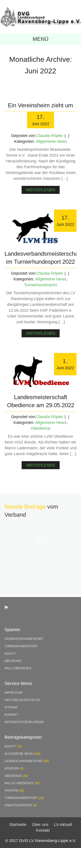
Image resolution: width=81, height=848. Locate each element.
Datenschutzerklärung (24, 722)
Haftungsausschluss (22, 700)
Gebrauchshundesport (23, 639)
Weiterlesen (40, 190)
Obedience (40, 428)
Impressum (13, 692)
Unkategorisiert (18, 805)
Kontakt (11, 714)
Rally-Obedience (18, 668)
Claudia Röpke (49, 135)
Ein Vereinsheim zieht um (40, 105)
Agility (10, 653)
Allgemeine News (51, 141)
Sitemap (11, 707)
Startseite (17, 824)
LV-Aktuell (63, 824)
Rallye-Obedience (19, 783)
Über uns (40, 824)
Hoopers (11, 768)
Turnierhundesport (40, 285)
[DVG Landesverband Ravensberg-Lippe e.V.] (40, 26)
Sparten (11, 790)
